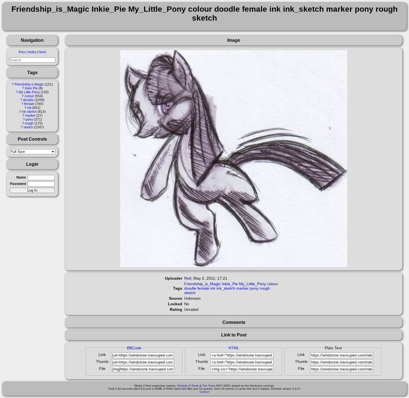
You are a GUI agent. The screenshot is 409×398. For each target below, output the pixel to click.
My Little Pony (29, 92)
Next (42, 52)
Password (18, 184)
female (29, 104)
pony (29, 119)
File (102, 368)
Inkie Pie (31, 88)
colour (29, 96)
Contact (204, 391)
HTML (233, 348)
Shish (195, 385)
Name (21, 177)
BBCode (134, 348)
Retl (187, 278)
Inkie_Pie (230, 284)
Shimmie (182, 385)
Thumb (102, 361)
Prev (22, 52)
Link (102, 354)
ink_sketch (225, 288)
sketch (28, 127)
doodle (28, 100)
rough (29, 123)
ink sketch (29, 112)
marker (30, 116)
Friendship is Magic (29, 84)
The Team (208, 385)
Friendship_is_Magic (202, 284)
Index (32, 52)
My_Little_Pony (252, 284)
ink (29, 108)
